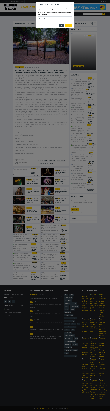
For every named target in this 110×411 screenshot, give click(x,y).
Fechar (61, 25)
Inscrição (68, 25)
